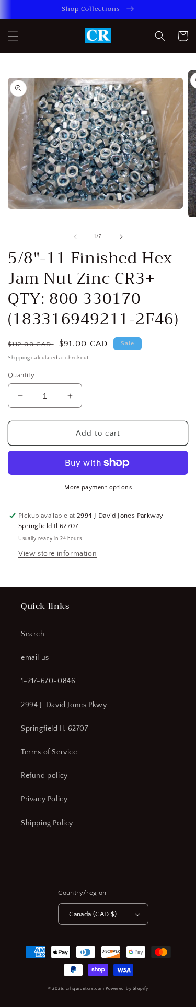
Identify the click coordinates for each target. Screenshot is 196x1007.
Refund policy (44, 775)
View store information (57, 553)
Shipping (19, 358)
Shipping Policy (47, 823)
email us (35, 657)
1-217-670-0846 (48, 681)
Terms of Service (49, 752)
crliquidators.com (85, 988)
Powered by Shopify (127, 988)
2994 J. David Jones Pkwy (64, 705)
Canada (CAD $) (93, 914)
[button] (13, 36)
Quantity (21, 375)
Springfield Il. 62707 (54, 728)
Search (33, 634)
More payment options (98, 487)
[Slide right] (121, 236)
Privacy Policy (44, 799)
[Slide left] (75, 236)
